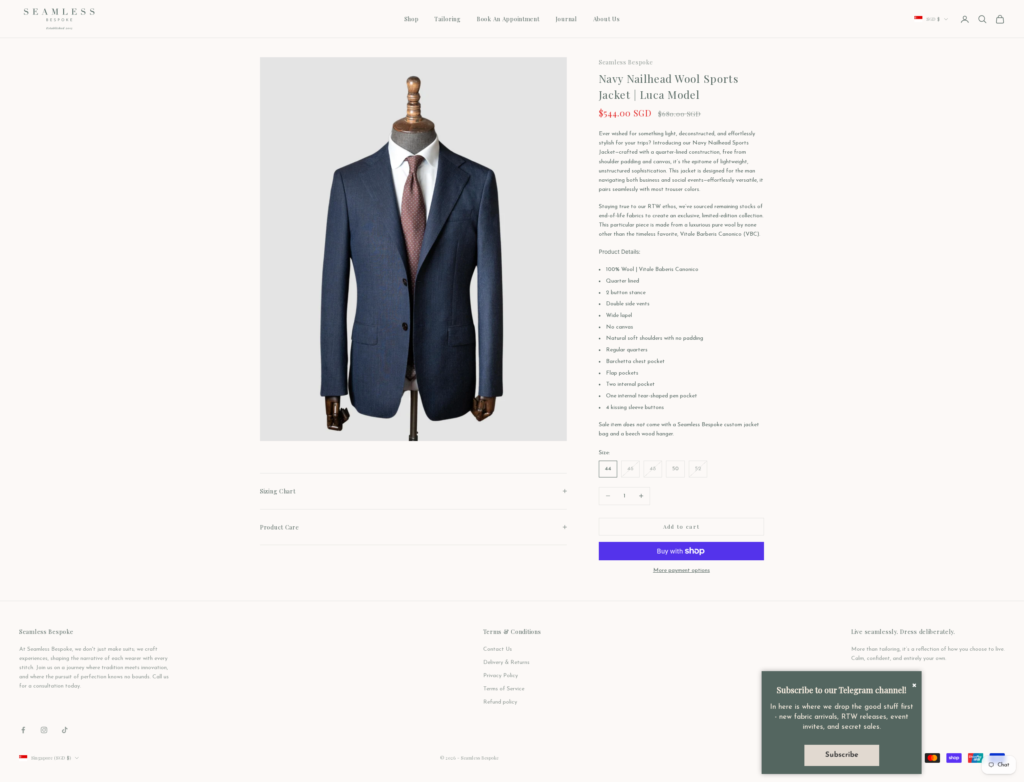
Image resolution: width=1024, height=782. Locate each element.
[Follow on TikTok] (65, 730)
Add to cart (681, 526)
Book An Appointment (508, 19)
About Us (606, 19)
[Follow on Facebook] (23, 730)
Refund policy (500, 702)
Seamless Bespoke (626, 62)
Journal (566, 19)
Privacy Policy (500, 676)
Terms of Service (503, 689)
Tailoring (447, 19)
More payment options (681, 570)
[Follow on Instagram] (44, 730)
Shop (411, 19)
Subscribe (841, 754)
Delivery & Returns (506, 663)
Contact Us (497, 649)
